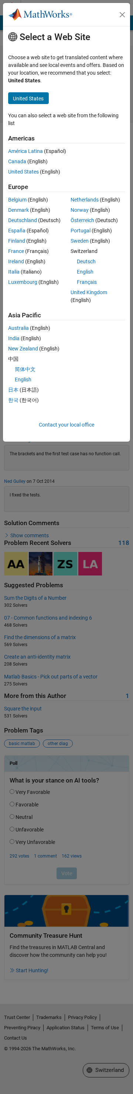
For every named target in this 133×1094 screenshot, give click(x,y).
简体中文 (25, 369)
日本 (13, 390)
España (16, 231)
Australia (18, 328)
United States (23, 172)
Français (87, 282)
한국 (13, 400)
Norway (80, 210)
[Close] (122, 15)
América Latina (25, 151)
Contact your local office (66, 425)
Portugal (81, 231)
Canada (17, 161)
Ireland (16, 261)
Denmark (18, 210)
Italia (14, 272)
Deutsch (86, 261)
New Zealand (23, 349)
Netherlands (85, 200)
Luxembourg (22, 282)
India (14, 338)
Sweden (80, 241)
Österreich (82, 220)
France (16, 251)
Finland (16, 241)
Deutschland (22, 220)
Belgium (17, 200)
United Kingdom (89, 292)
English (85, 272)
